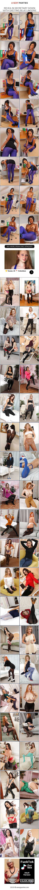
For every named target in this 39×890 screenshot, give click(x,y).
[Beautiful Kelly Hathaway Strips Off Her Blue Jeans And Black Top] (29, 552)
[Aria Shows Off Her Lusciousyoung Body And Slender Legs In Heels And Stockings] (10, 552)
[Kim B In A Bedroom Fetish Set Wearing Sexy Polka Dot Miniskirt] (10, 407)
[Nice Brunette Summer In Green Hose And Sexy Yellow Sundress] (29, 755)
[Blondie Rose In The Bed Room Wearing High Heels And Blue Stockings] (10, 610)
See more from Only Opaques (19, 246)
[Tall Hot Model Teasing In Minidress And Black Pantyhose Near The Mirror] (29, 785)
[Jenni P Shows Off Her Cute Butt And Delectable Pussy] (10, 697)
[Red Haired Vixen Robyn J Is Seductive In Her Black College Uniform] (10, 669)
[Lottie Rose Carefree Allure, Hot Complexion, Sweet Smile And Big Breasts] (29, 494)
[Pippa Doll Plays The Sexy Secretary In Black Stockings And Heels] (29, 407)
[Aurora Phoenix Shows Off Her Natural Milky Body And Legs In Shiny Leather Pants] (29, 843)
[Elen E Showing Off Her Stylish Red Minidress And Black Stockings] (29, 727)
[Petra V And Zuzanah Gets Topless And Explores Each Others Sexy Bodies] (10, 349)
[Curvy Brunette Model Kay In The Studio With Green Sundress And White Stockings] (10, 755)
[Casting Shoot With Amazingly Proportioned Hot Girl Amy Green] (29, 639)
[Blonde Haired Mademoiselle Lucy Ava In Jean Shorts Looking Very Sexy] (29, 436)
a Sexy (19, 3)
